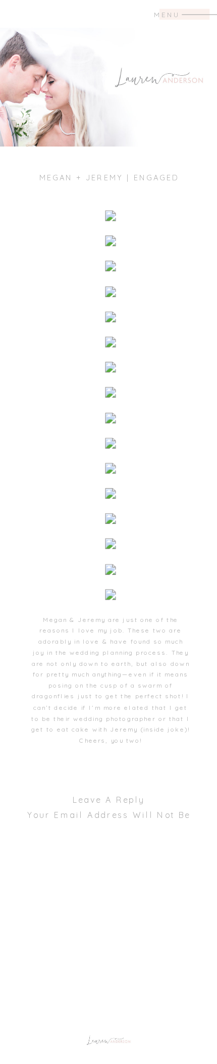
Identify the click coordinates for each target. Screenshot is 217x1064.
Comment (109, 857)
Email (109, 1017)
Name (108, 991)
